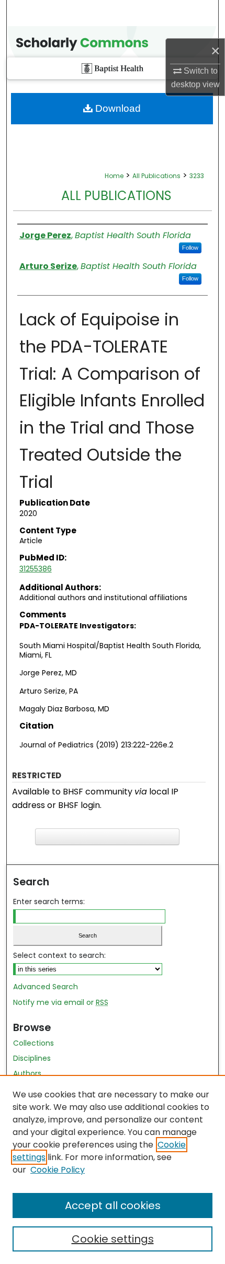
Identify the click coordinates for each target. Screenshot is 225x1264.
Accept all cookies (113, 1205)
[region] (112, 1169)
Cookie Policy (57, 1170)
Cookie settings (113, 1239)
